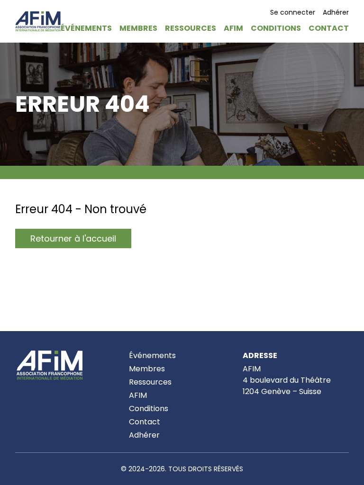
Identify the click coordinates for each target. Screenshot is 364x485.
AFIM (138, 395)
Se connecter (292, 12)
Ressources (150, 382)
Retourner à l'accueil (73, 238)
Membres (147, 368)
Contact (144, 421)
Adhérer (336, 12)
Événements (152, 355)
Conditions (148, 408)
